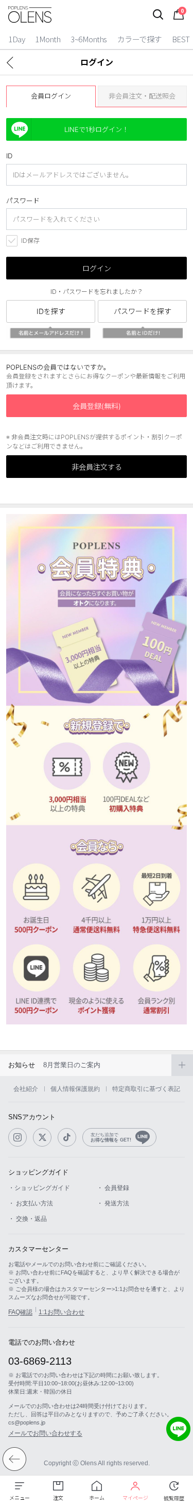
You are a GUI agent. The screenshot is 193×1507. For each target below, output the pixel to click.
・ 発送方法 (113, 1203)
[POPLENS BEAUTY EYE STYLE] (29, 14)
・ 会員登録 (113, 1187)
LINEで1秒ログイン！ (96, 129)
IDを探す (51, 311)
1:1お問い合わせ (61, 1312)
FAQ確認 (20, 1312)
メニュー (19, 1498)
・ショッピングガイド (39, 1187)
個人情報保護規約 (75, 1088)
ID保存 (30, 240)
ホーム (96, 1498)
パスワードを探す (142, 311)
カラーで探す (139, 39)
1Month (47, 39)
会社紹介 (25, 1088)
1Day (16, 39)
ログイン (96, 268)
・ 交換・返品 (27, 1218)
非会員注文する (97, 466)
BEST (181, 39)
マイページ (135, 1498)
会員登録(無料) (97, 406)
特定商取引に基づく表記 (146, 1088)
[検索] (158, 14)
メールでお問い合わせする (45, 1433)
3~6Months (89, 39)
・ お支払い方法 (30, 1203)
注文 (58, 1498)
